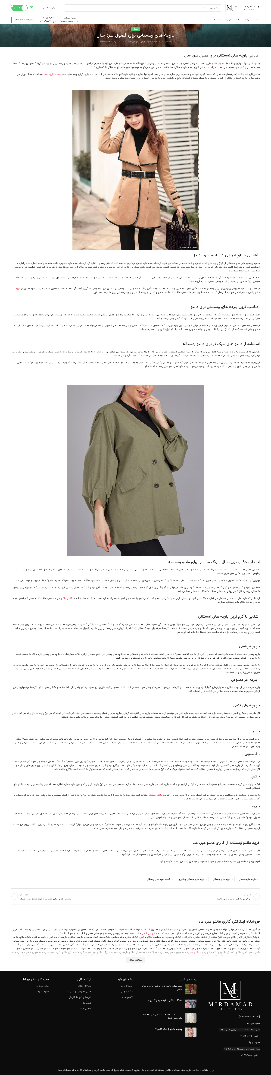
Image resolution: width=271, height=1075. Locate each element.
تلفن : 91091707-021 (249, 1055)
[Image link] (230, 995)
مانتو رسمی (193, 952)
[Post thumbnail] (190, 989)
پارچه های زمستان (247, 879)
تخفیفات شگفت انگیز (24, 20)
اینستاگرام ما (127, 986)
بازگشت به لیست (135, 896)
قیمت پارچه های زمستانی (158, 879)
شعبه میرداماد (42, 986)
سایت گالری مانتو (52, 74)
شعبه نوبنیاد (43, 991)
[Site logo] (242, 8)
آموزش (135, 29)
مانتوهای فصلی (149, 933)
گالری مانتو (66, 598)
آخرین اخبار (127, 997)
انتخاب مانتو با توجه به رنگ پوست (164, 1000)
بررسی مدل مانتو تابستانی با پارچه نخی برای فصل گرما (162, 1016)
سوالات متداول (84, 986)
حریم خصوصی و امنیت (79, 991)
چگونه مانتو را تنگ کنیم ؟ (168, 1029)
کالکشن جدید (126, 991)
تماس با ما (85, 1008)
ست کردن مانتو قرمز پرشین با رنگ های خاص (162, 987)
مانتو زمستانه (155, 795)
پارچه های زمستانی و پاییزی (191, 879)
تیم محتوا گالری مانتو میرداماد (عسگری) (137, 42)
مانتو (214, 63)
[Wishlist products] (39, 8)
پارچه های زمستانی (222, 879)
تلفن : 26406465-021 (249, 1036)
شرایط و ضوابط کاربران (80, 997)
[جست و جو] (67, 8)
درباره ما (87, 1003)
